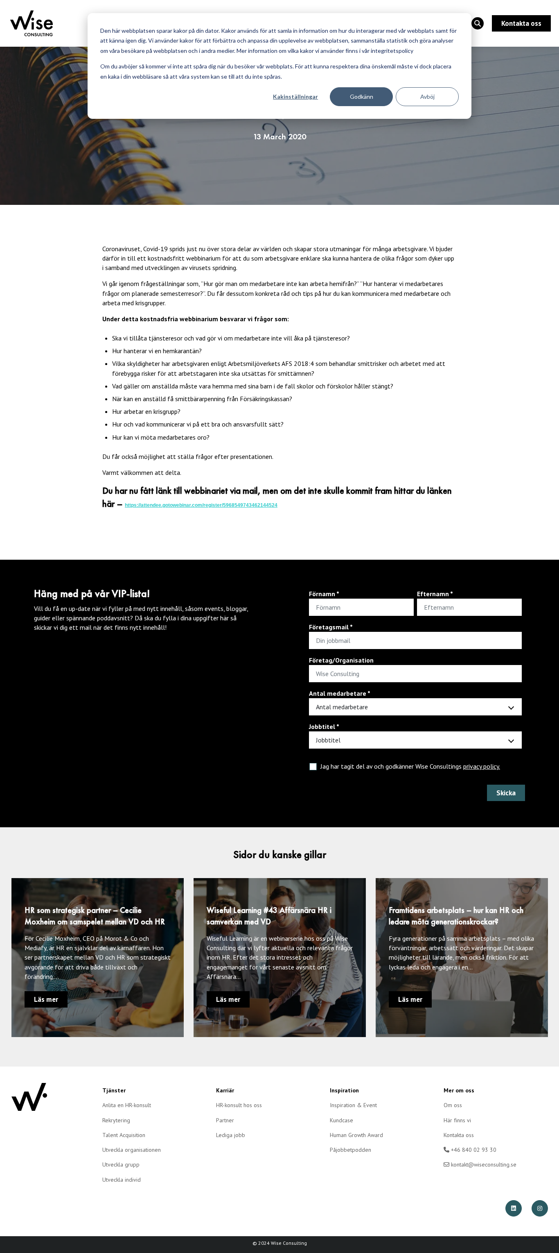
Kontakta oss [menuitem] (459, 1135)
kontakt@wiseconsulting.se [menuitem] (482, 1164)
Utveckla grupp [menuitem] (121, 1164)
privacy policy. (481, 766)
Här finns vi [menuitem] (457, 1120)
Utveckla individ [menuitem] (121, 1179)
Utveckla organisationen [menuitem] (131, 1149)
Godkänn (361, 96)
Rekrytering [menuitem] (116, 1120)
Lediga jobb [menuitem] (230, 1135)
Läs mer (46, 999)
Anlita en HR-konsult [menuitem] (126, 1105)
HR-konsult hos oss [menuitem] (239, 1105)
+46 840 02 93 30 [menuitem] (472, 1149)
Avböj (427, 96)
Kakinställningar (295, 96)
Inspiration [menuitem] (344, 1090)
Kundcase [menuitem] (341, 1120)
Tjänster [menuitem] (114, 1090)
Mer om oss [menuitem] (459, 1090)
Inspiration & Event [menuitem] (353, 1105)
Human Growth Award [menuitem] (356, 1135)
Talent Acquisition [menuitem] (123, 1135)
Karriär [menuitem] (225, 1090)
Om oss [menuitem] (453, 1105)
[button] (477, 23)
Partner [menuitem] (225, 1120)
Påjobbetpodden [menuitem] (350, 1149)
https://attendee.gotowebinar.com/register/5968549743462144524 (201, 505)
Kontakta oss (521, 23)
